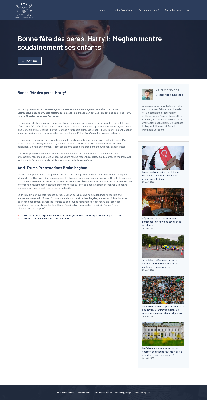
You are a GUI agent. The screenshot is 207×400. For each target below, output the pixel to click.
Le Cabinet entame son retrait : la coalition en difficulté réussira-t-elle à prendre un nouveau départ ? (162, 351)
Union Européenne (124, 10)
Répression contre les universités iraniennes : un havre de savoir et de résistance (161, 222)
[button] (188, 10)
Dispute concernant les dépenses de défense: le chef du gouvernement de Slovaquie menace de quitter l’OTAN (71, 215)
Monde (102, 10)
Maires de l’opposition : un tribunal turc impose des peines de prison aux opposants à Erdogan (163, 175)
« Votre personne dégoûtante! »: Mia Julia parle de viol (45, 218)
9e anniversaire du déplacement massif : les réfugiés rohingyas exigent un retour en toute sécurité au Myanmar (163, 310)
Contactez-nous (173, 10)
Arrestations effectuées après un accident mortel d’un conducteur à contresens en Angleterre (160, 263)
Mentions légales (142, 392)
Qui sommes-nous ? (149, 10)
